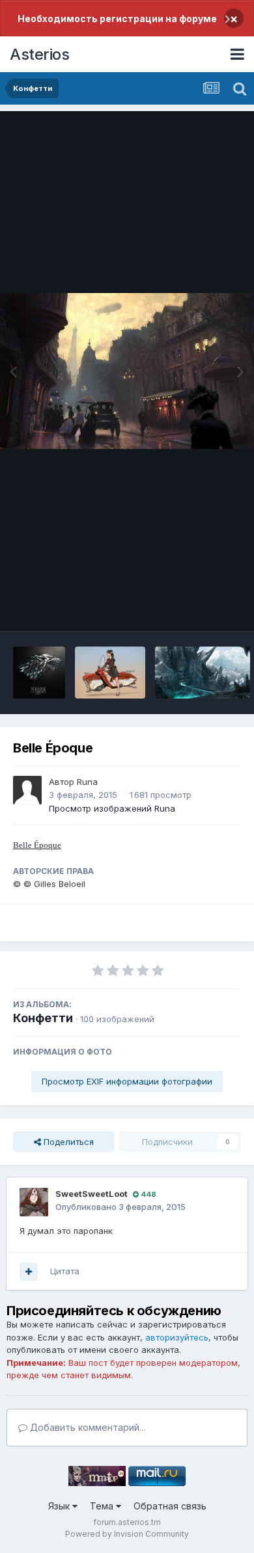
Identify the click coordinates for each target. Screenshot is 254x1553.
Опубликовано (120, 1206)
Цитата (64, 1271)
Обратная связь (170, 1505)
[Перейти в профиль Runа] (27, 790)
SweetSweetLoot (91, 1193)
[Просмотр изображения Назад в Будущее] (110, 673)
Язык (60, 1505)
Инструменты (197, 607)
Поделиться (67, 1141)
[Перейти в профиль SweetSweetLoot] (34, 1202)
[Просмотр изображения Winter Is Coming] (39, 673)
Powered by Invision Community (127, 1534)
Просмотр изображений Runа (112, 808)
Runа (87, 781)
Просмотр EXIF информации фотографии (127, 1081)
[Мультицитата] (29, 1272)
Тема (103, 1505)
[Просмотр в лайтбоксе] (127, 370)
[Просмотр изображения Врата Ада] (203, 673)
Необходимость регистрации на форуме (117, 18)
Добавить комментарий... (86, 1427)
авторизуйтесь (176, 1337)
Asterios (39, 54)
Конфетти (43, 1018)
